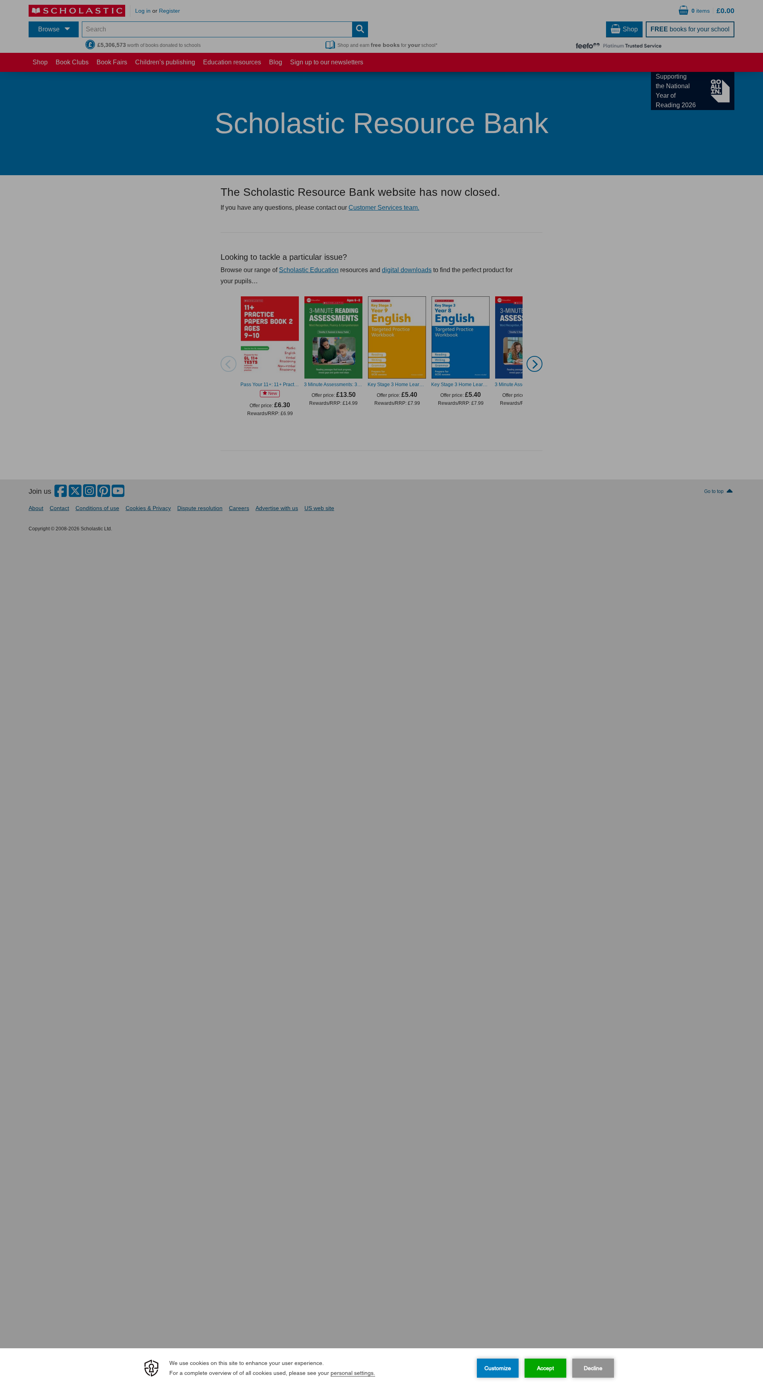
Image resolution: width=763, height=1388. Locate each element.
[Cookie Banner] (381, 1368)
